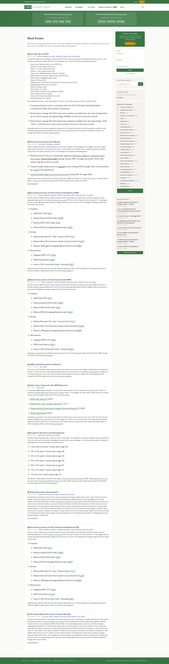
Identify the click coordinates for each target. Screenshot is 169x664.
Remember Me (122, 66)
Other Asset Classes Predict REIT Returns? (49, 385)
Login (136, 2)
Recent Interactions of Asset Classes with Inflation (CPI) (54, 527)
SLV (45, 89)
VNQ (54, 85)
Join (142, 2)
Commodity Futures (48, 56)
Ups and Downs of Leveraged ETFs (130, 216)
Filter (130, 190)
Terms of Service (59, 660)
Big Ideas (45, 616)
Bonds (39, 56)
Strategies (79, 7)
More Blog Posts (130, 252)
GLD (44, 87)
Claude (36, 170)
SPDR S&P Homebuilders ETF (91, 372)
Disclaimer (35, 660)
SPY (49, 213)
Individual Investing (45, 435)
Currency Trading (62, 56)
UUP (58, 96)
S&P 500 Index (66, 131)
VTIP (75, 82)
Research (68, 7)
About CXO (26, 660)
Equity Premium (76, 195)
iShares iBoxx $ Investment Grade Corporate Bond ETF (54, 408)
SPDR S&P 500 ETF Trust (38, 374)
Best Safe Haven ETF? (39, 54)
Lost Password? (130, 73)
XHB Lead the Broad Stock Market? (45, 364)
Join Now (129, 43)
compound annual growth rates (73, 479)
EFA (58, 222)
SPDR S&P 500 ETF (39, 399)
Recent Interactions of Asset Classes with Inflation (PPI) (54, 193)
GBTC (48, 98)
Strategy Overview (66, 14)
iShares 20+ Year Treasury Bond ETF (46, 403)
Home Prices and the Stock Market (45, 142)
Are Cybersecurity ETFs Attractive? (130, 228)
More (122, 7)
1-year (93, 178)
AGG (54, 78)
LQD (66, 76)
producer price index (59, 200)
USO (50, 94)
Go (141, 84)
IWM (60, 218)
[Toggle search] (143, 7)
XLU (60, 64)
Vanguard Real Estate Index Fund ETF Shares (49, 393)
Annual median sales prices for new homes (49, 174)
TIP (44, 80)
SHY (53, 71)
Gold (70, 56)
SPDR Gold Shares (38, 413)
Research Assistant (107, 7)
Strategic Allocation (53, 144)
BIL (63, 73)
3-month (84, 178)
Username (119, 53)
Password (119, 60)
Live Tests (91, 7)
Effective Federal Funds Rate (82, 285)
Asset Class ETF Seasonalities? (128, 246)
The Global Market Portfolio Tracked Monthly (50, 614)
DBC (61, 91)
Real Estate (76, 56)
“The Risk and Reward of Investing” (52, 621)
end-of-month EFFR (37, 353)
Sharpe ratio (37, 181)
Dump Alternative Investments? (44, 492)
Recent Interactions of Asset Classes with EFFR (50, 279)
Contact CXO (71, 660)
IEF (54, 69)
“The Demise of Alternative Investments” (69, 502)
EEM (70, 227)
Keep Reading (53, 133)
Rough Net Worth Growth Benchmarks (47, 433)
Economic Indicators (63, 195)
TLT (53, 66)
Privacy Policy (46, 660)
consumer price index (55, 534)
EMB (79, 246)
